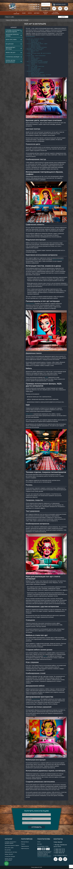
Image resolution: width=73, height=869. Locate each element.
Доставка (36, 13)
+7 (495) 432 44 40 (59, 851)
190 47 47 (34, 9)
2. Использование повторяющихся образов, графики (36, 43)
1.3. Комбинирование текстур (33, 42)
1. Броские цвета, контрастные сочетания (35, 38)
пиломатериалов (30, 36)
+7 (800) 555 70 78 (59, 849)
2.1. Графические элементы (33, 44)
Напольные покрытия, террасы (12, 35)
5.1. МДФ (29, 54)
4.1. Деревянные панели (32, 50)
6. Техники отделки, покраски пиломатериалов (36, 55)
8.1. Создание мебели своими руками (35, 66)
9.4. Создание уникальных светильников (35, 75)
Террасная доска (25, 846)
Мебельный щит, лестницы (10, 48)
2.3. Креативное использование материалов (36, 47)
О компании (16, 13)
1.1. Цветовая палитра (32, 40)
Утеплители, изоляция (12, 56)
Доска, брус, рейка (11, 39)
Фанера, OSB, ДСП (10, 52)
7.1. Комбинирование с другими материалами (36, 62)
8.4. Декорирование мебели (33, 69)
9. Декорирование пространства (32, 71)
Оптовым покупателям (55, 13)
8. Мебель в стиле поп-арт (31, 65)
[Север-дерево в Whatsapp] (54, 8)
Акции (23, 13)
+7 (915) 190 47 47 (59, 852)
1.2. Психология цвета (32, 41)
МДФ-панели (29, 414)
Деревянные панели (58, 259)
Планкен (23, 844)
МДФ (46, 377)
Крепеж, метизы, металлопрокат (10, 61)
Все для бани (9, 43)
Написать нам (46, 4)
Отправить (36, 827)
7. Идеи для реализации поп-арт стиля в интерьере (37, 61)
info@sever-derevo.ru (62, 855)
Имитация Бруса (25, 841)
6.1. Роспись (30, 56)
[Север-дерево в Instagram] (66, 8)
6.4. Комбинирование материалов (34, 60)
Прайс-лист (45, 8)
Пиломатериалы (30, 303)
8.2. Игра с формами (31, 67)
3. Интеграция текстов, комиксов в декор (35, 48)
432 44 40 (34, 7)
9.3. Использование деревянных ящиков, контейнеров (38, 74)
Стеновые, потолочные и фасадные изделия (13, 31)
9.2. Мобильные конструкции (33, 73)
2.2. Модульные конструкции (33, 46)
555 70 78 (34, 4)
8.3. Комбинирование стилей (33, 68)
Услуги (30, 13)
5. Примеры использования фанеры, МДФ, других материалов (38, 53)
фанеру (45, 656)
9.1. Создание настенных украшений (35, 72)
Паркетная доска (25, 848)
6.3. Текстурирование (32, 59)
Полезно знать (45, 13)
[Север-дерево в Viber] (60, 8)
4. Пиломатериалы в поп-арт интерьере (34, 49)
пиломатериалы (36, 699)
